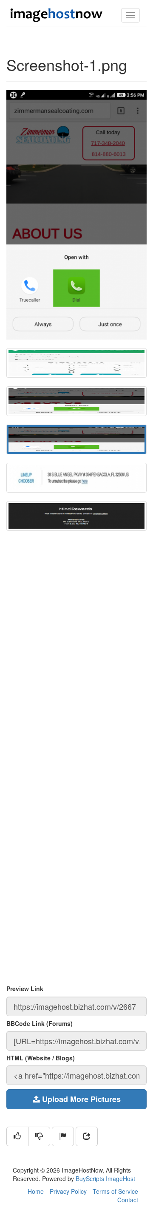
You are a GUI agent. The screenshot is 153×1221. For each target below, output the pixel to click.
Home (36, 1191)
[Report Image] (63, 1136)
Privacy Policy (68, 1191)
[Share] (87, 1136)
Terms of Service (115, 1191)
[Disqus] (76, 654)
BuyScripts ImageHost (105, 1178)
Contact (127, 1200)
